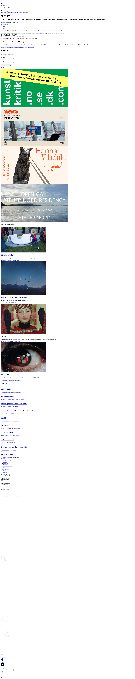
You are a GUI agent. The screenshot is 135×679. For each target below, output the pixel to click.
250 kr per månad (20, 47)
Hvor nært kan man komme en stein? (14, 297)
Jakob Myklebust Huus (7, 435)
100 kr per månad (12, 47)
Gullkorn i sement (7, 440)
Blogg (16, 22)
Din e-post (3, 61)
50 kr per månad (4, 47)
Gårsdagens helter (7, 255)
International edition (23, 12)
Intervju (15, 413)
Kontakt (5, 462)
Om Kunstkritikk (7, 460)
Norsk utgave (10, 12)
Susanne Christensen (6, 406)
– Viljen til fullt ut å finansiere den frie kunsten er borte (21, 411)
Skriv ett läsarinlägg (5, 53)
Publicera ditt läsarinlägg (6, 65)
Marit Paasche (5, 442)
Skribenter (5, 464)
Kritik (14, 302)
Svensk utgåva (16, 12)
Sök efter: (3, 668)
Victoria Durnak (5, 302)
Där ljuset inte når (7, 396)
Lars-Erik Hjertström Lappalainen (9, 399)
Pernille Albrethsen (6, 341)
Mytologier (5, 336)
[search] (2, 4)
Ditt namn (3, 57)
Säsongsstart (17, 341)
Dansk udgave (4, 12)
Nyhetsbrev (6, 469)
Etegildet (4, 418)
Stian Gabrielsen (5, 421)
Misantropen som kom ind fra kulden (14, 404)
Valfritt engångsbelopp (29, 47)
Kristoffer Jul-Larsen (6, 260)
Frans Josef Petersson (7, 380)
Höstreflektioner (7, 375)
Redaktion (5, 463)
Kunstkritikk (3, 5)
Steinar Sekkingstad (6, 22)
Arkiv (4, 467)
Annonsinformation (7, 466)
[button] (1, 1)
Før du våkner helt (7, 432)
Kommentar (18, 260)
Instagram (5, 472)
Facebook (5, 470)
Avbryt (2, 67)
